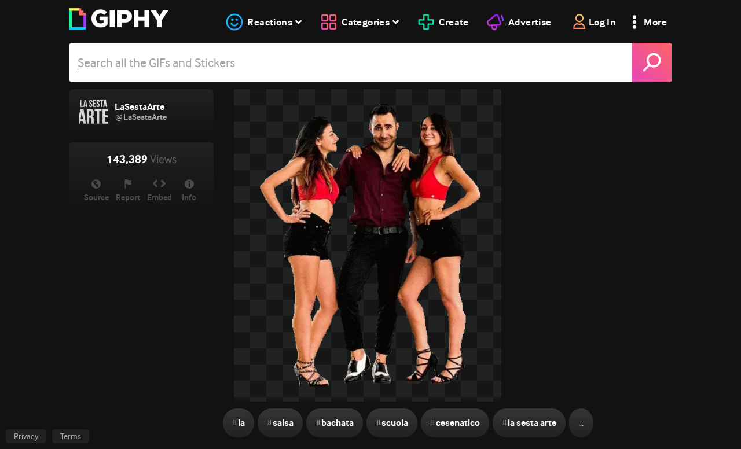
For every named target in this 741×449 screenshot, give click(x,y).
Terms (70, 436)
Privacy (26, 436)
